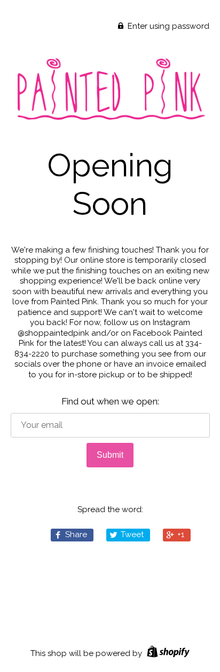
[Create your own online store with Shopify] (167, 653)
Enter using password (167, 26)
